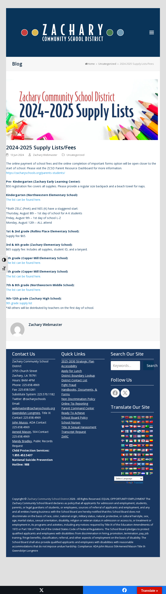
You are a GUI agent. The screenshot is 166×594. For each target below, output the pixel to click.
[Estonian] (151, 426)
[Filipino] (123, 431)
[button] (151, 32)
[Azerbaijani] (143, 417)
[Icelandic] (123, 440)
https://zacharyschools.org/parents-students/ (35, 173)
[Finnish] (127, 431)
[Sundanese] (151, 464)
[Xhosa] (139, 473)
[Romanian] (131, 459)
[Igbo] (127, 440)
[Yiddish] (143, 473)
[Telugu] (139, 468)
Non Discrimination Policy (78, 399)
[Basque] (147, 417)
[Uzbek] (127, 473)
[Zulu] (151, 473)
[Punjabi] (127, 459)
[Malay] (143, 450)
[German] (147, 431)
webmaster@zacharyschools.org (33, 408)
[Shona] (143, 459)
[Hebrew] (139, 436)
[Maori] (151, 450)
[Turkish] (147, 468)
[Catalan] (135, 422)
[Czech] (131, 426)
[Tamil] (135, 468)
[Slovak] (127, 464)
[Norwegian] (139, 454)
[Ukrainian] (151, 468)
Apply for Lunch (71, 371)
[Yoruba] (147, 473)
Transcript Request (73, 432)
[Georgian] (143, 431)
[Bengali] (123, 422)
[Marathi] (123, 454)
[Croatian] (127, 426)
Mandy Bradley (22, 441)
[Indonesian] (131, 440)
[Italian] (139, 440)
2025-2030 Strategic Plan (77, 361)
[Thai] (143, 468)
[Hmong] (147, 436)
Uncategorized (75, 155)
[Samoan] (135, 464)
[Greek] (151, 431)
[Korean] (131, 445)
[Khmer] (127, 445)
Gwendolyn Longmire (26, 413)
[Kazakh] (123, 445)
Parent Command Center (77, 408)
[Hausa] (131, 436)
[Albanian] (127, 417)
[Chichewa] (143, 422)
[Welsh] (135, 473)
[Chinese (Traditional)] (151, 422)
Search (150, 365)
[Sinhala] (123, 464)
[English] (143, 426)
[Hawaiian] (135, 436)
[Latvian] (151, 445)
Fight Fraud (68, 385)
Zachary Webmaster (45, 155)
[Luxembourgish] (127, 450)
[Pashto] (143, 454)
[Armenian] (139, 417)
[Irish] (135, 440)
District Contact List (74, 380)
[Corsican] (123, 426)
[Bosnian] (127, 422)
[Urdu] (123, 473)
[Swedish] (127, 468)
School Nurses (70, 422)
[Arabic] (135, 417)
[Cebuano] (139, 422)
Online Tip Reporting (74, 403)
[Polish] (151, 454)
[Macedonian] (131, 450)
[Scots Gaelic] (139, 464)
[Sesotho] (147, 459)
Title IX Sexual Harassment (78, 427)
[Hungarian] (151, 436)
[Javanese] (147, 440)
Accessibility (69, 366)
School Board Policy (74, 417)
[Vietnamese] (131, 473)
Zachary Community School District (48, 499)
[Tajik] (131, 468)
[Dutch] (139, 426)
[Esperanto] (147, 426)
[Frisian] (135, 431)
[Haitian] (127, 436)
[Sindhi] (151, 459)
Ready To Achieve (73, 413)
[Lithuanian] (123, 450)
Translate (138, 482)
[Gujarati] (123, 436)
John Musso (20, 422)
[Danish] (135, 426)
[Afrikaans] (123, 417)
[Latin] (147, 445)
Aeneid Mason (21, 432)
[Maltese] (147, 450)
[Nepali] (135, 454)
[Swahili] (123, 468)
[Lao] (143, 445)
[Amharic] (131, 417)
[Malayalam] (139, 450)
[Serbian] (139, 459)
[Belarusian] (151, 417)
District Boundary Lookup (78, 375)
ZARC (65, 436)
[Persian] (147, 454)
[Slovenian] (131, 464)
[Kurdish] (135, 445)
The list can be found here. (23, 200)
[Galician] (139, 431)
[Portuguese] (123, 459)
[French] (131, 431)
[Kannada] (151, 440)
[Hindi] (143, 436)
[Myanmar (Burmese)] (131, 454)
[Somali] (143, 464)
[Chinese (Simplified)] (147, 422)
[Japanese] (143, 440)
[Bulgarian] (131, 422)
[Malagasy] (135, 450)
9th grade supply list (19, 303)
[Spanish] (147, 464)
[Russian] (135, 459)
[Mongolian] (127, 454)
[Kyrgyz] (139, 445)
